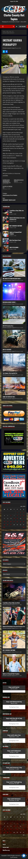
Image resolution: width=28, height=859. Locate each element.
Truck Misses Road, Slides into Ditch (5, 212)
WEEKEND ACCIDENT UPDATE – (10, 302)
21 (14, 521)
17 (23, 518)
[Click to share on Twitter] (4, 51)
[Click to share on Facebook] (6, 51)
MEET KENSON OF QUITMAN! (5, 227)
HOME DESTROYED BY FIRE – (9, 397)
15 (17, 518)
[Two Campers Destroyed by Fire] (14, 362)
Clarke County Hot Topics (14, 17)
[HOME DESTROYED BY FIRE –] (14, 386)
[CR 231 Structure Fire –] (14, 315)
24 (23, 521)
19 (7, 521)
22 (17, 521)
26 (7, 524)
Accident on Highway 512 (7, 187)
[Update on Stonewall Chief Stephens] (14, 663)
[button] (11, 441)
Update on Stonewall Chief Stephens (5, 234)
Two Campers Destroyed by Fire (10, 373)
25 (4, 524)
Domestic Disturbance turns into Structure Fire (5, 219)
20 (10, 521)
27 (10, 524)
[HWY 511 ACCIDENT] (14, 339)
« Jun (4, 527)
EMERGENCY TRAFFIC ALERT (9, 199)
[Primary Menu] (2, 26)
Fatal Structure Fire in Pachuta (10, 194)
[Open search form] (13, 26)
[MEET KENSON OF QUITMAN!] (14, 639)
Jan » (24, 527)
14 (14, 518)
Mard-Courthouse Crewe (5, 241)
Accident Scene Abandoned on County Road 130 (6, 181)
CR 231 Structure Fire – (8, 326)
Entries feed (5, 847)
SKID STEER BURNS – (5, 248)
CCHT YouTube (22, 26)
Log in (4, 844)
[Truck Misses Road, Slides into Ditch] (14, 592)
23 (20, 521)
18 (4, 521)
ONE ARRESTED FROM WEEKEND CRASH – (12, 278)
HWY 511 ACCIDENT (7, 349)
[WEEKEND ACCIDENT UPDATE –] (14, 291)
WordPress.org (6, 850)
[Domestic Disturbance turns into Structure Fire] (14, 616)
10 (23, 515)
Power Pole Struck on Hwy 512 (19, 180)
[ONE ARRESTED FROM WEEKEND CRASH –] (14, 268)
